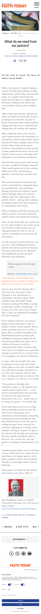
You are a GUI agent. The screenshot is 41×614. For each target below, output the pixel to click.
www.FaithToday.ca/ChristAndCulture (20, 508)
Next (35, 527)
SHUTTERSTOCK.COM (26, 274)
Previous (8, 527)
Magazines (5, 33)
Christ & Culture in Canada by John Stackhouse (21, 56)
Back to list (23, 527)
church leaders (12, 515)
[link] (22, 268)
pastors (22, 515)
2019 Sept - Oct (15, 33)
